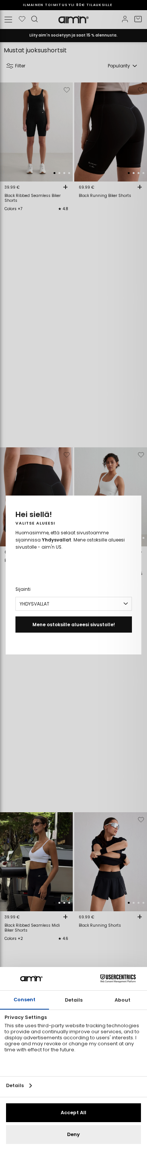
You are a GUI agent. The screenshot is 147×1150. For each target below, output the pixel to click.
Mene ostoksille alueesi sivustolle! (73, 624)
